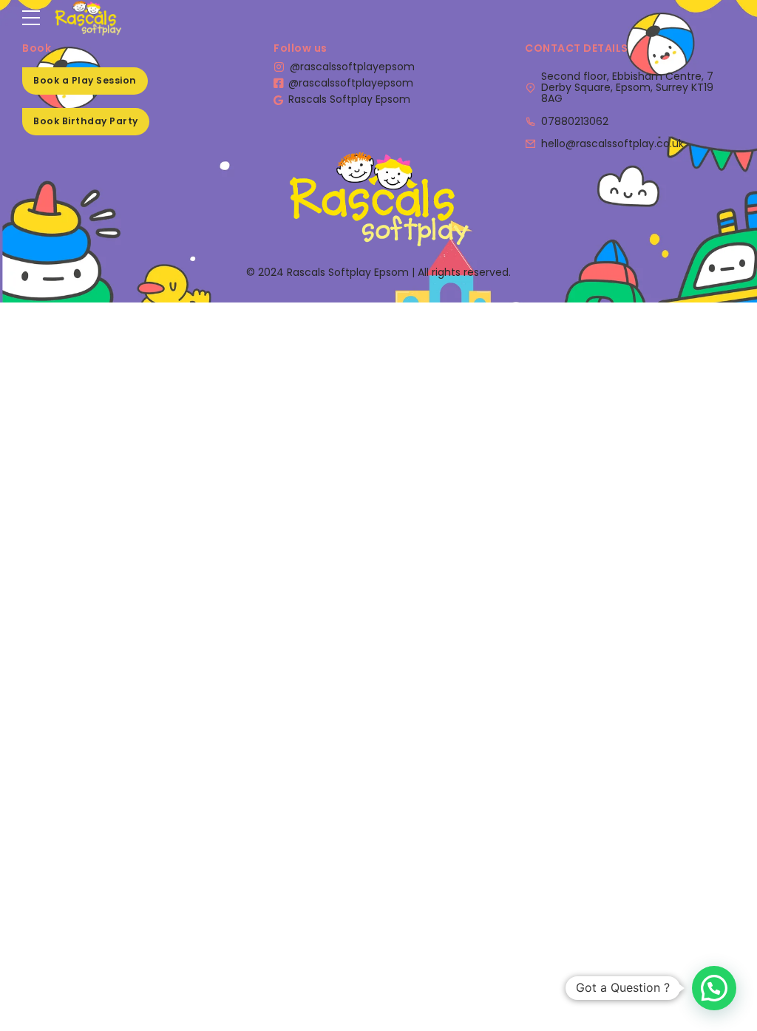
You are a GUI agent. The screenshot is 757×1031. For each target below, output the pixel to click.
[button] (714, 988)
